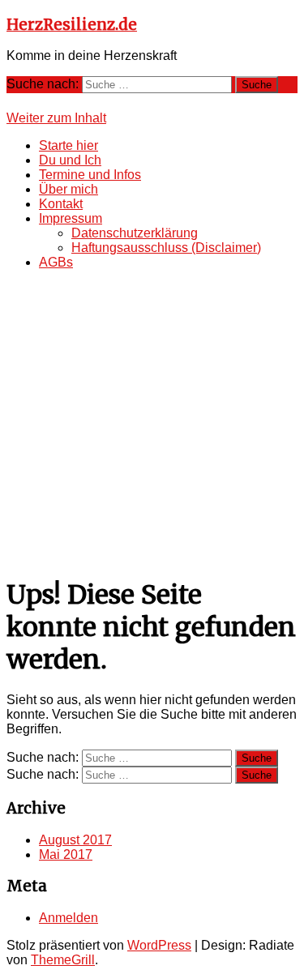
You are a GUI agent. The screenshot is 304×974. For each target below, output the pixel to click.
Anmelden (68, 918)
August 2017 (75, 840)
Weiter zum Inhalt (56, 118)
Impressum (70, 218)
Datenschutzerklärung (134, 233)
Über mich (68, 189)
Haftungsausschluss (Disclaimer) (166, 247)
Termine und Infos (90, 175)
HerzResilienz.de (71, 24)
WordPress (159, 945)
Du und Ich (70, 160)
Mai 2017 (65, 854)
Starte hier (68, 145)
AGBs (56, 262)
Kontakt (61, 204)
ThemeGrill (63, 960)
